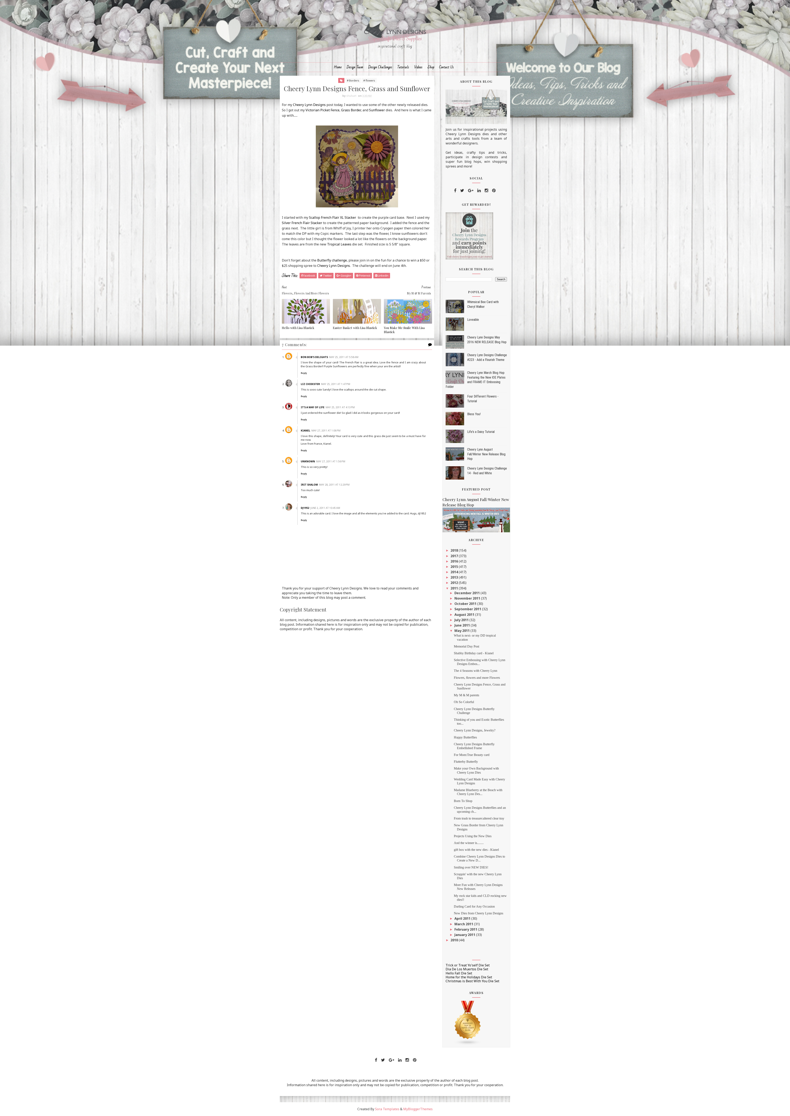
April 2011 (462, 918)
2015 (455, 566)
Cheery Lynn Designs (309, 104)
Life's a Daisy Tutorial (481, 432)
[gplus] (470, 190)
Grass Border (351, 110)
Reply (304, 373)
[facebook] (455, 190)
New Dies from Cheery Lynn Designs (478, 913)
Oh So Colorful (464, 702)
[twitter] (462, 190)
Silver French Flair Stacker (302, 223)
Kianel (305, 430)
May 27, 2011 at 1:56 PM (330, 461)
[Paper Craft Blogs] (468, 1022)
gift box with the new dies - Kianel (476, 849)
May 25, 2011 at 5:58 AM (343, 357)
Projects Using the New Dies (472, 836)
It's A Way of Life (312, 407)
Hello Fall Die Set (459, 973)
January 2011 (465, 934)
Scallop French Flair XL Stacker (332, 217)
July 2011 (461, 620)
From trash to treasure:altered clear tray (479, 818)
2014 (455, 572)
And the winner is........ (469, 843)
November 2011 (467, 598)
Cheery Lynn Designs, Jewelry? (474, 730)
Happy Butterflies (465, 737)
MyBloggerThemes (418, 1109)
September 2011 (468, 609)
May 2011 (462, 630)
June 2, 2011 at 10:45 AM (325, 508)
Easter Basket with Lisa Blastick (355, 328)
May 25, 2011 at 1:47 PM (335, 384)
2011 (455, 588)
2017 (455, 556)
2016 (455, 561)
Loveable (473, 320)
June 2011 (462, 625)
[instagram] (486, 190)
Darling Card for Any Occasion (474, 906)
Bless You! (474, 414)
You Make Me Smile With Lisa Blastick (404, 330)
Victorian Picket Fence (322, 110)
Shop (431, 67)
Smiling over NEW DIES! (471, 867)
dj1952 (305, 508)
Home (338, 67)
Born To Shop (463, 801)
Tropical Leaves (339, 244)
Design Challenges (380, 67)
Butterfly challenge (332, 260)
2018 (455, 550)
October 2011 (465, 603)
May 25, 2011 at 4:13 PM (340, 407)
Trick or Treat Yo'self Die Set (468, 965)
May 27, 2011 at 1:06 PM (325, 430)
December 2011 (467, 593)
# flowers (369, 80)
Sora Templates (387, 1109)
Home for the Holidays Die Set (469, 977)
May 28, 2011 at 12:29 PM (334, 484)
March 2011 (464, 924)
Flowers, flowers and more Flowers (477, 677)
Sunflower (377, 110)
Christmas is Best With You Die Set (472, 981)
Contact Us (446, 67)
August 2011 (464, 614)
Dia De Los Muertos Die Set (467, 969)
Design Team (355, 67)
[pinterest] (494, 190)
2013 (455, 577)
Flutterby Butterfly (466, 761)
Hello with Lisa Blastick (298, 328)
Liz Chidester (310, 384)
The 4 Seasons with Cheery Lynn (475, 670)
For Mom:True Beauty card (471, 755)
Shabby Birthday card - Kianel (474, 653)
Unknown (308, 461)
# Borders (353, 80)
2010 (455, 940)
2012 (455, 582)
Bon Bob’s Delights (314, 357)
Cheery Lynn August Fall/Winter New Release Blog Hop (486, 454)
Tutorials (403, 67)
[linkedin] (479, 190)
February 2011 (466, 929)
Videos (418, 67)
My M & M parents (466, 695)
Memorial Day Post (466, 646)
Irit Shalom (309, 484)
